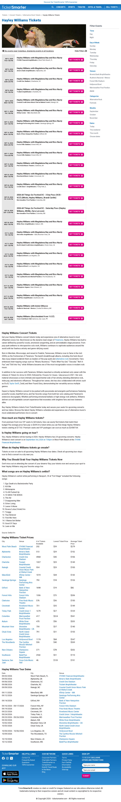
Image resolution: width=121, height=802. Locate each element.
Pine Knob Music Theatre (69, 709)
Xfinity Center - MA (67, 692)
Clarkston (6, 600)
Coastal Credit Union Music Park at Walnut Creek (26, 569)
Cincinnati (6, 606)
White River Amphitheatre (24, 622)
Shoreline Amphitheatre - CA (26, 627)
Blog (43, 772)
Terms (64, 758)
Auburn (5, 621)
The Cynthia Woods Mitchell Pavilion (25, 644)
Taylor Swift (14, 383)
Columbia (6, 616)
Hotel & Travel (95, 7)
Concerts (60, 7)
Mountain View (8, 626)
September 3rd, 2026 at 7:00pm (39, 440)
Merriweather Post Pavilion (24, 617)
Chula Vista (6, 632)
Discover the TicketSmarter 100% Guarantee (60, 2)
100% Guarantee (28, 765)
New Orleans (7, 650)
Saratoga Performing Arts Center (25, 582)
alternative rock (62, 359)
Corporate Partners (49, 758)
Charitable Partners (49, 760)
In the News (46, 769)
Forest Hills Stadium (24, 596)
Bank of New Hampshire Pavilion (24, 590)
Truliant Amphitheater (24, 563)
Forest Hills (7, 595)
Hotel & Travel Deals (49, 767)
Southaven (6, 655)
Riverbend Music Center (69, 711)
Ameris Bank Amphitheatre (24, 553)
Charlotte (5, 562)
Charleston (6, 557)
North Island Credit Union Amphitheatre (24, 634)
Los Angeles (7, 639)
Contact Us (26, 758)
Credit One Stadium (23, 558)
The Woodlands (8, 642)
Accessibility (66, 767)
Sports (71, 7)
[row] (44, 59)
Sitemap (65, 769)
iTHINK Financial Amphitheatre (26, 547)
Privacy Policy (67, 760)
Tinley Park (6, 611)
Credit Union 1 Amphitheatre (25, 612)
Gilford (4, 588)
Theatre (81, 7)
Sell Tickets (112, 7)
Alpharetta (6, 552)
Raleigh (5, 567)
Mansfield (6, 575)
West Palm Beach (9, 546)
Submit (86, 776)
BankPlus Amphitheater (24, 656)
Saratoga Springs (9, 580)
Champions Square (23, 651)
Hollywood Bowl (26, 639)
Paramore (59, 340)
